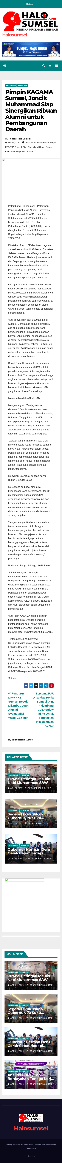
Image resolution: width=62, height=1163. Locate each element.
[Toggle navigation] (56, 66)
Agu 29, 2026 (17, 985)
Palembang (11, 85)
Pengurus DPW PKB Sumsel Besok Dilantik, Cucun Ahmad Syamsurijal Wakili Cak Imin (18, 705)
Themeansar (30, 1148)
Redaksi (29, 4)
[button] (43, 65)
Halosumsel (14, 35)
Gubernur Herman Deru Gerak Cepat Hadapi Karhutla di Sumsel (29, 853)
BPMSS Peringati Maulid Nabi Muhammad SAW (29, 781)
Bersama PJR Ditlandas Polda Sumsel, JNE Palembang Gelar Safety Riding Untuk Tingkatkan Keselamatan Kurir (43, 709)
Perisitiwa (22, 85)
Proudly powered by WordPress (20, 1145)
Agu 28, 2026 (17, 1084)
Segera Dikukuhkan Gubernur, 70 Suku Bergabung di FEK (25, 818)
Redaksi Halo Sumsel (20, 138)
